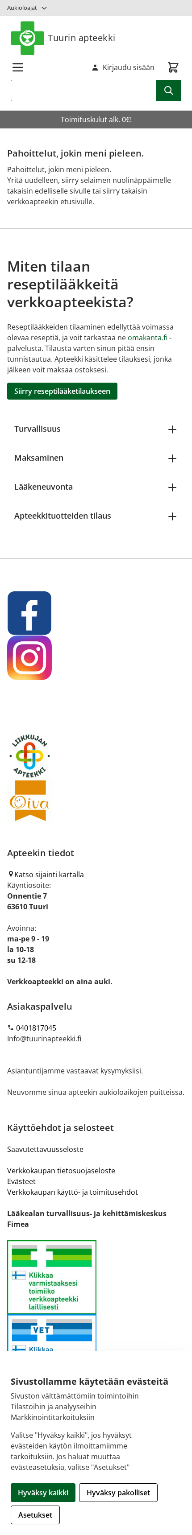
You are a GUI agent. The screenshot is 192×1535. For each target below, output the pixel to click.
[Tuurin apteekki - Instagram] (96, 657)
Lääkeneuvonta (43, 486)
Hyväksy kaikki (43, 1493)
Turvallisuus (37, 428)
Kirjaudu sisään (128, 67)
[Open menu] (18, 67)
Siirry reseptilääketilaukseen (62, 391)
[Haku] (168, 90)
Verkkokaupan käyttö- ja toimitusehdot (72, 1192)
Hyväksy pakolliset (118, 1493)
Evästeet (21, 1181)
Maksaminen (38, 457)
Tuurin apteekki (82, 38)
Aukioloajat (22, 8)
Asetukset (35, 1515)
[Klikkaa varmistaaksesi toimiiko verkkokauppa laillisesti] (96, 1314)
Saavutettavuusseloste (45, 1149)
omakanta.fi (147, 337)
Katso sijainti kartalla (49, 874)
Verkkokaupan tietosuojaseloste (61, 1171)
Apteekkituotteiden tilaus (62, 515)
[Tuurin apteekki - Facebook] (96, 613)
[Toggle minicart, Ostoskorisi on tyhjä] (173, 67)
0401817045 (36, 1028)
